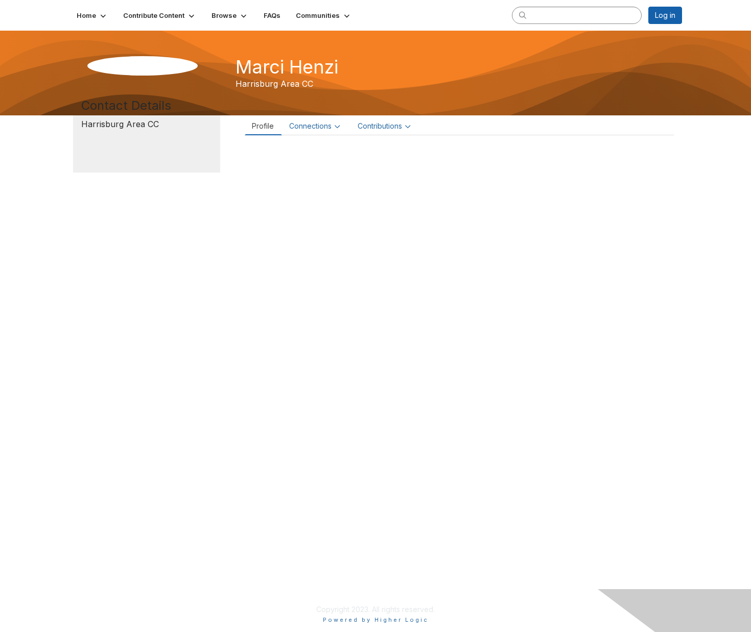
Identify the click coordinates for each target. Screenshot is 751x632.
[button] (92, 15)
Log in (665, 15)
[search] (522, 15)
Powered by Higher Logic (376, 619)
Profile (263, 125)
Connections (310, 125)
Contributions (380, 125)
